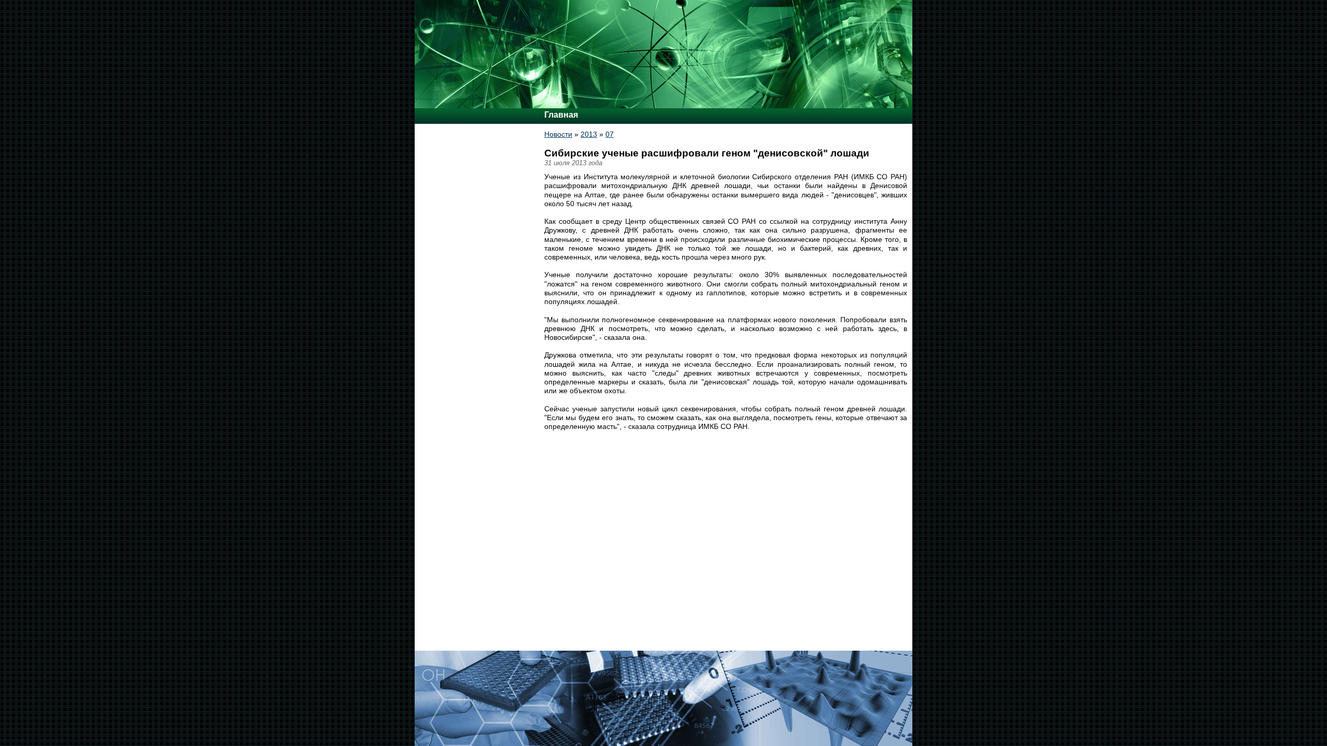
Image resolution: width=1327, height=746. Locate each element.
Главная (561, 114)
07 (609, 134)
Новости (558, 134)
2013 (589, 134)
